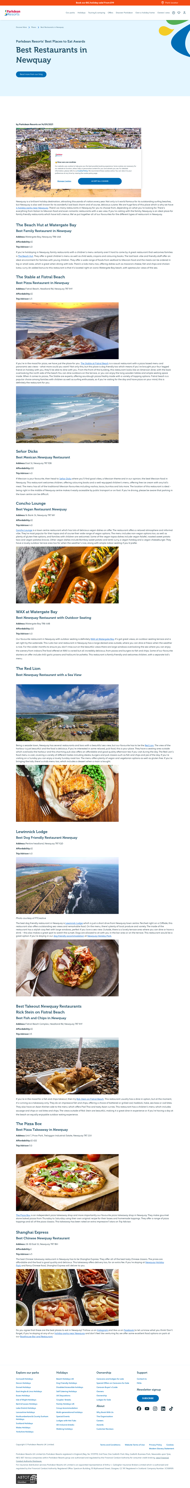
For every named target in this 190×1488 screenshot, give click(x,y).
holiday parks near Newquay (70, 1333)
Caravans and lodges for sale (110, 1379)
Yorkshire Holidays (25, 1432)
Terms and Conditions (110, 1445)
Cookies (170, 1445)
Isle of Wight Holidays (26, 1400)
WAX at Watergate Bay (102, 639)
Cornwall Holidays (24, 1379)
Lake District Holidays (26, 1408)
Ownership (102, 1395)
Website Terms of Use (135, 1445)
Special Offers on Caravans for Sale (113, 1383)
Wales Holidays (23, 1427)
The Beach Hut (25, 256)
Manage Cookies (64, 181)
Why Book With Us (105, 1412)
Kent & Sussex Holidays (26, 1404)
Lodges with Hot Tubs (66, 1420)
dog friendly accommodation (69, 936)
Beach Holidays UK (65, 1379)
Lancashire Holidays (25, 1412)
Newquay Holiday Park (99, 936)
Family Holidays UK (65, 1404)
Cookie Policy (83, 171)
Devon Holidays (23, 1383)
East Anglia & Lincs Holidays (29, 1391)
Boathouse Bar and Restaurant (36, 1336)
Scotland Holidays (24, 1423)
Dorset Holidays (23, 1387)
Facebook (129, 1330)
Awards (100, 1425)
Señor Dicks (65, 478)
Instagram (102, 1330)
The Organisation (105, 1416)
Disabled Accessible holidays (69, 1387)
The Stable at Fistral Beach (95, 363)
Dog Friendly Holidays (66, 1383)
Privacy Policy (155, 1445)
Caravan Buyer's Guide (107, 1387)
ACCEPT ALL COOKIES (99, 181)
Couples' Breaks (63, 1400)
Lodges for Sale (104, 1400)
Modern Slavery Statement (161, 1448)
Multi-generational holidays (69, 1412)
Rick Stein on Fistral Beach (90, 1099)
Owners (100, 1391)
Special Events (63, 1416)
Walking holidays (64, 1429)
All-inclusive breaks (65, 1425)
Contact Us (142, 1379)
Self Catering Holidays (66, 1391)
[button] (179, 12)
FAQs (139, 1383)
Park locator (171, 2)
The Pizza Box (23, 1215)
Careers (100, 1420)
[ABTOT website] (95, 1479)
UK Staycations (63, 1395)
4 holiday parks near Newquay (32, 208)
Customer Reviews (105, 1429)
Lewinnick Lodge (74, 923)
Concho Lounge (24, 530)
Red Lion (149, 745)
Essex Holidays (23, 1395)
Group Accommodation (67, 1408)
